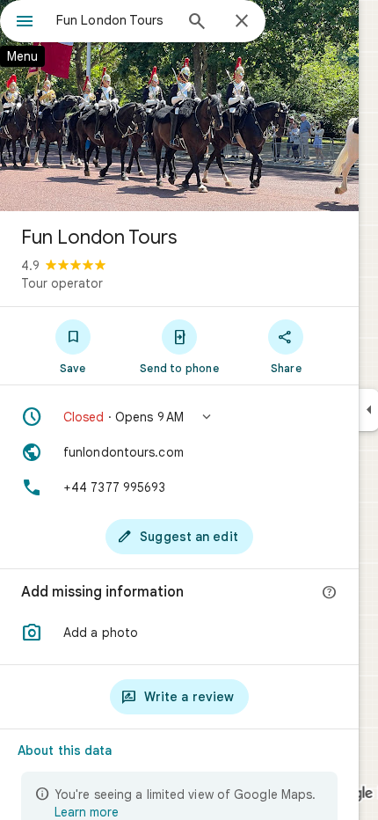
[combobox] (114, 20)
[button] (179, 417)
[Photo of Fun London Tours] (179, 105)
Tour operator (62, 283)
